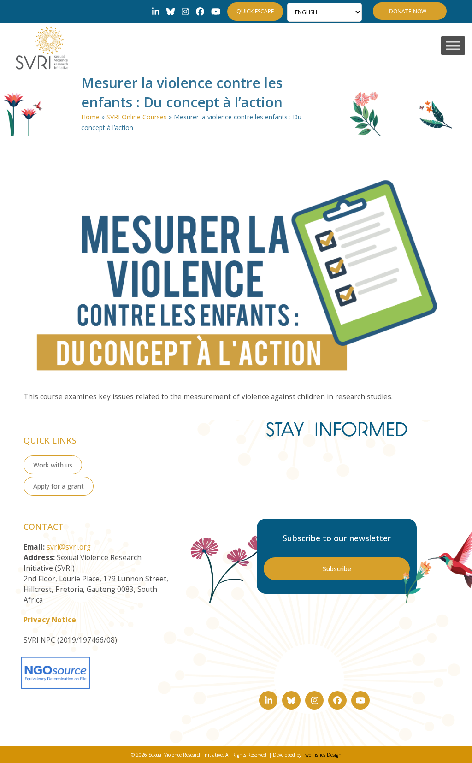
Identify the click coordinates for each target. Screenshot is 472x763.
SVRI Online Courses (136, 116)
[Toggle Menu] (453, 45)
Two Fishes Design (322, 754)
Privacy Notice (50, 620)
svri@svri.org (69, 547)
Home (90, 116)
